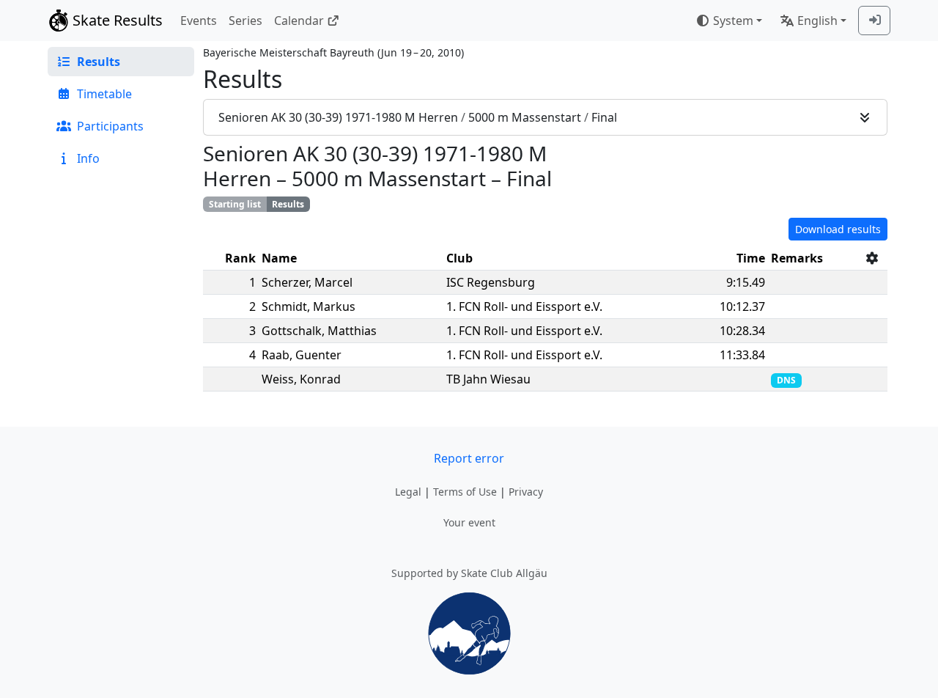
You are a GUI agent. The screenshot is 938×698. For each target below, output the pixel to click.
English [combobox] (817, 20)
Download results (838, 229)
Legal (408, 492)
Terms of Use (465, 492)
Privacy (526, 492)
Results (288, 204)
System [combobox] (733, 20)
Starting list (235, 204)
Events (198, 20)
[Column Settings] (872, 258)
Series (245, 20)
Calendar (299, 20)
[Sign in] (874, 20)
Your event (469, 522)
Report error (469, 458)
